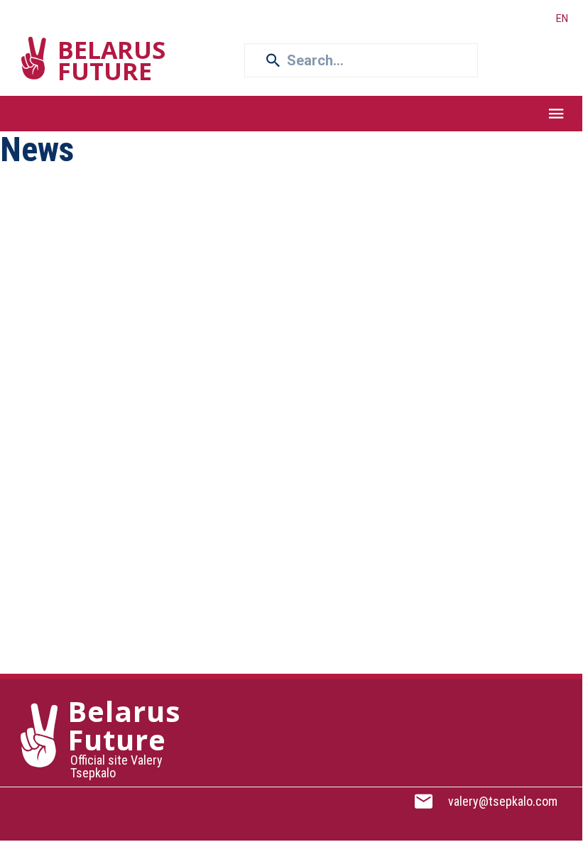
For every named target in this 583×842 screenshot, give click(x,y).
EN (562, 18)
